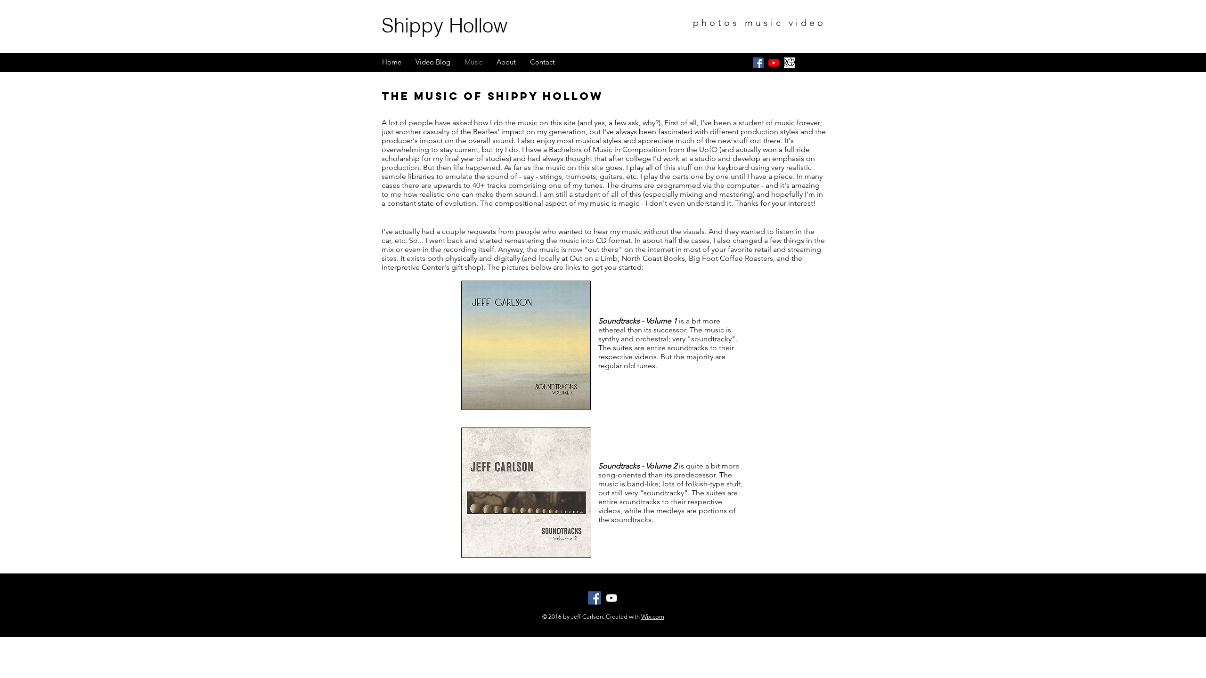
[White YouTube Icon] (611, 598)
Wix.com (652, 616)
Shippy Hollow (444, 25)
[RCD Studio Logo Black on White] (789, 62)
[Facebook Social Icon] (758, 62)
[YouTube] (773, 62)
